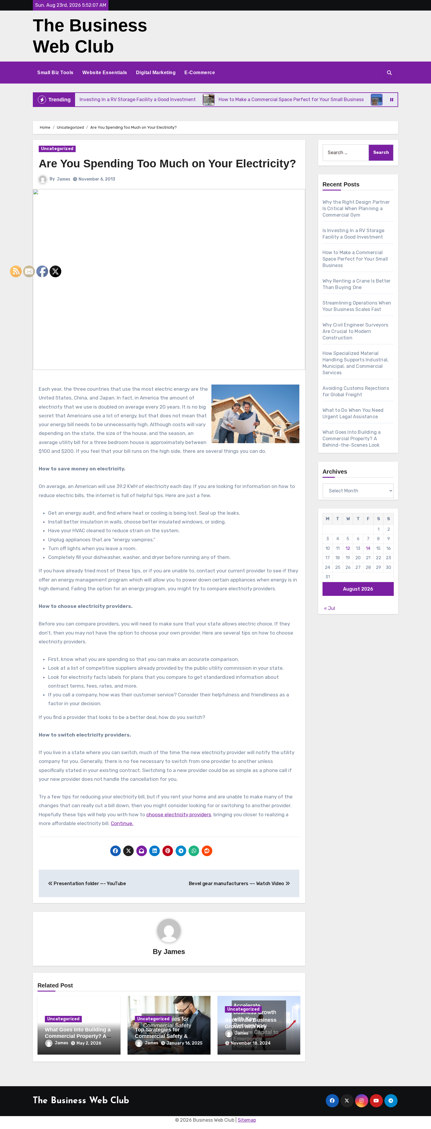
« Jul (329, 608)
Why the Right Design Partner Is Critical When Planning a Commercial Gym (356, 208)
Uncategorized (57, 148)
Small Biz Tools (55, 72)
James (63, 179)
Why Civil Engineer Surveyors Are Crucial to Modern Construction (355, 331)
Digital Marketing (156, 72)
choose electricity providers (178, 814)
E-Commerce (199, 72)
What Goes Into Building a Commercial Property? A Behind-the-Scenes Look (78, 1036)
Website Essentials (104, 72)
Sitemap (247, 1120)
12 (348, 548)
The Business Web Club (81, 1101)
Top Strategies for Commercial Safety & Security (161, 1036)
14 (368, 548)
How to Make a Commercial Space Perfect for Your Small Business (355, 259)
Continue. (122, 823)
